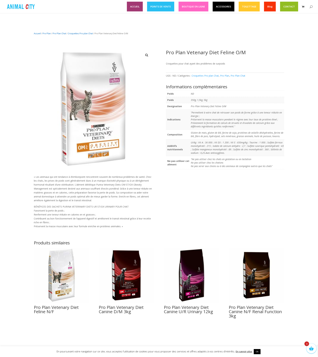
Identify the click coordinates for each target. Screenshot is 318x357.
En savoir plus (244, 351)
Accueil (37, 33)
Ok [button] (257, 351)
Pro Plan (47, 33)
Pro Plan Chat (59, 33)
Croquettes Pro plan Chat (80, 33)
